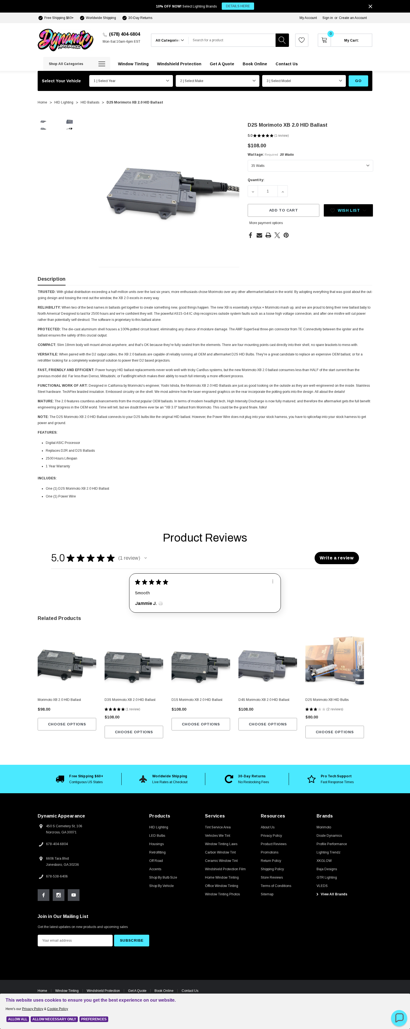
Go (358, 81)
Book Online (164, 991)
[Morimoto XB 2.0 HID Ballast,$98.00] (67, 663)
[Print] (268, 235)
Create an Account (353, 18)
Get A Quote (137, 991)
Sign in (327, 18)
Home (42, 991)
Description (52, 279)
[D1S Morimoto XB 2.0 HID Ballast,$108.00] (201, 663)
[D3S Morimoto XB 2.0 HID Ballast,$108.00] (134, 663)
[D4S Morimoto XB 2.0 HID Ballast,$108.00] (267, 663)
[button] (145, 558)
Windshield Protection (103, 991)
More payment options (266, 223)
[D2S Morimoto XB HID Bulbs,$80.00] (334, 663)
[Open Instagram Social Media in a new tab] (58, 895)
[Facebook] (250, 235)
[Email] (259, 235)
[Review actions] (273, 581)
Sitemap (267, 894)
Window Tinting (67, 991)
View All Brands (333, 894)
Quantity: (256, 180)
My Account (308, 18)
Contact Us (190, 991)
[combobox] (232, 40)
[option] (79, 779)
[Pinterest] (286, 235)
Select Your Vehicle (61, 81)
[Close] (370, 6)
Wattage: (271, 155)
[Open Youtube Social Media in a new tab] (73, 895)
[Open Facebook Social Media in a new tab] (43, 895)
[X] (277, 235)
